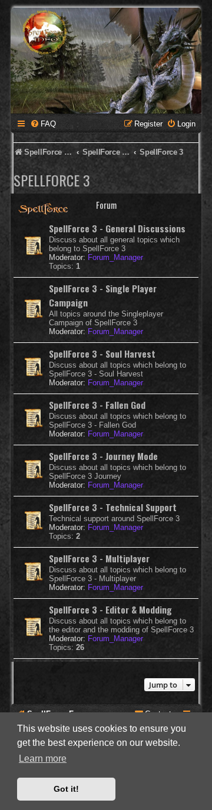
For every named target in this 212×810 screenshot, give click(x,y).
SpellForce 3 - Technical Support (113, 507)
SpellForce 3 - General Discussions (117, 228)
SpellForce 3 (52, 180)
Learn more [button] (43, 759)
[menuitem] (43, 123)
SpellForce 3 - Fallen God (97, 405)
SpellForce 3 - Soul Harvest (102, 353)
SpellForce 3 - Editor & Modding (110, 609)
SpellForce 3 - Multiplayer (99, 558)
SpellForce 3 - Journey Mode (103, 456)
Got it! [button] (66, 789)
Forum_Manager (115, 257)
